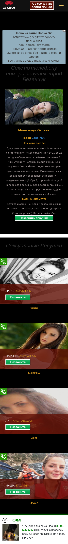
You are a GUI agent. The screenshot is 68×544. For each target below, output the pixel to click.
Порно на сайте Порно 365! (34, 33)
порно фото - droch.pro (34, 44)
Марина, (20, 355)
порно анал (34, 41)
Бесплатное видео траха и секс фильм (34, 60)
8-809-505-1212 (42, 5)
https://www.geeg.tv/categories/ (34, 37)
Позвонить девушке (34, 218)
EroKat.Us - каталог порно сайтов (34, 48)
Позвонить (18, 297)
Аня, (19, 420)
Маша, (16, 485)
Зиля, (18, 291)
